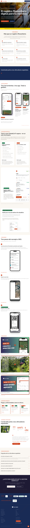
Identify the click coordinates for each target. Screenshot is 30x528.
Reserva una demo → (19, 486)
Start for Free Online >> (5, 21)
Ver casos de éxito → (16, 443)
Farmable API (2, 515)
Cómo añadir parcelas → (4, 302)
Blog (16, 510)
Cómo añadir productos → (4, 272)
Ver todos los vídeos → (3, 395)
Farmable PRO (2, 510)
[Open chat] (28, 526)
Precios (16, 515)
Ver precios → (12, 21)
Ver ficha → (3, 412)
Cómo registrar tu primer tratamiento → (25, 125)
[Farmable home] (4, 1)
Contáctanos (2, 522)
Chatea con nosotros (3, 521)
